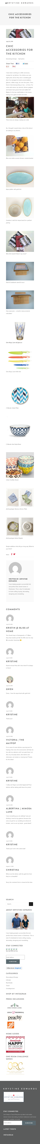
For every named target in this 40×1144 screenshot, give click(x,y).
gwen (9, 689)
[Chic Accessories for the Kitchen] (20, 568)
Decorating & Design (11, 59)
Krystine (22, 59)
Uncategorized (10, 988)
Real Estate (9, 983)
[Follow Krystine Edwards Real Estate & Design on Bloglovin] (20, 968)
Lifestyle (8, 980)
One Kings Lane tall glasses (14, 342)
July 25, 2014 (9, 41)
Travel (7, 985)
